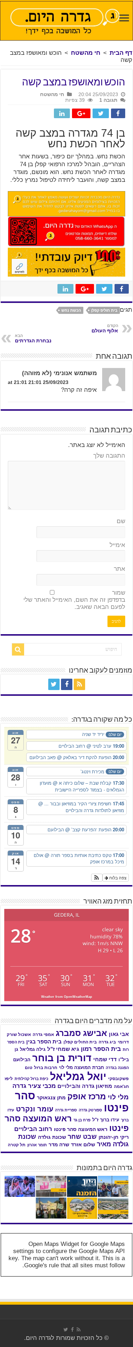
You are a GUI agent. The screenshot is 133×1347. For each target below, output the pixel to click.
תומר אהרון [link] (37, 1145)
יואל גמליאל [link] (78, 1076)
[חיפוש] (18, 649)
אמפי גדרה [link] (43, 1034)
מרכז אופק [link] (86, 1096)
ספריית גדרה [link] (66, 1110)
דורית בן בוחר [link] (62, 1058)
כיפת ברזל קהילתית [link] (31, 1079)
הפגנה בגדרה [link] (117, 1068)
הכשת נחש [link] (71, 310)
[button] (97, 877)
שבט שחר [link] (82, 1136)
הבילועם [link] (22, 1059)
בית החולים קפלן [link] (80, 1042)
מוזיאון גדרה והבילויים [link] (84, 1086)
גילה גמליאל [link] (32, 1049)
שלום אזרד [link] (83, 1144)
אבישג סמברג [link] (81, 1033)
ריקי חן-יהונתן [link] (114, 1137)
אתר (119, 568)
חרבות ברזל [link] (45, 1067)
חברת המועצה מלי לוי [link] (81, 1067)
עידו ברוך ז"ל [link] (105, 1119)
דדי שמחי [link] (105, 1059)
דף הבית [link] (121, 52)
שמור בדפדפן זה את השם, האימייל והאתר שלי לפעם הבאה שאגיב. (74, 599)
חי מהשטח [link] (85, 52)
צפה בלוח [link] (117, 877)
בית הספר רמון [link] (101, 1048)
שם (121, 521)
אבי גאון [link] (119, 1034)
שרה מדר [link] (59, 1144)
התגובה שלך (109, 455)
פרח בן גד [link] (81, 1120)
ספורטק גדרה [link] (90, 1110)
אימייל (117, 545)
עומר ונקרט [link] (34, 1109)
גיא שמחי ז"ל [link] (63, 1049)
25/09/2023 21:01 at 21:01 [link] (38, 382)
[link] (124, 19)
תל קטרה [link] (17, 1144)
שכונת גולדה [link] (52, 1137)
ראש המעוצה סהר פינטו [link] (80, 1129)
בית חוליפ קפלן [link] (104, 310)
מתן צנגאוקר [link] (51, 1097)
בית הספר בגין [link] (44, 1042)
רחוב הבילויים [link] (33, 1129)
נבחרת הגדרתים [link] (33, 338)
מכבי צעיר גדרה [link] (34, 1086)
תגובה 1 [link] (108, 100)
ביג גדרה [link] (107, 1042)
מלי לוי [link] (118, 1097)
